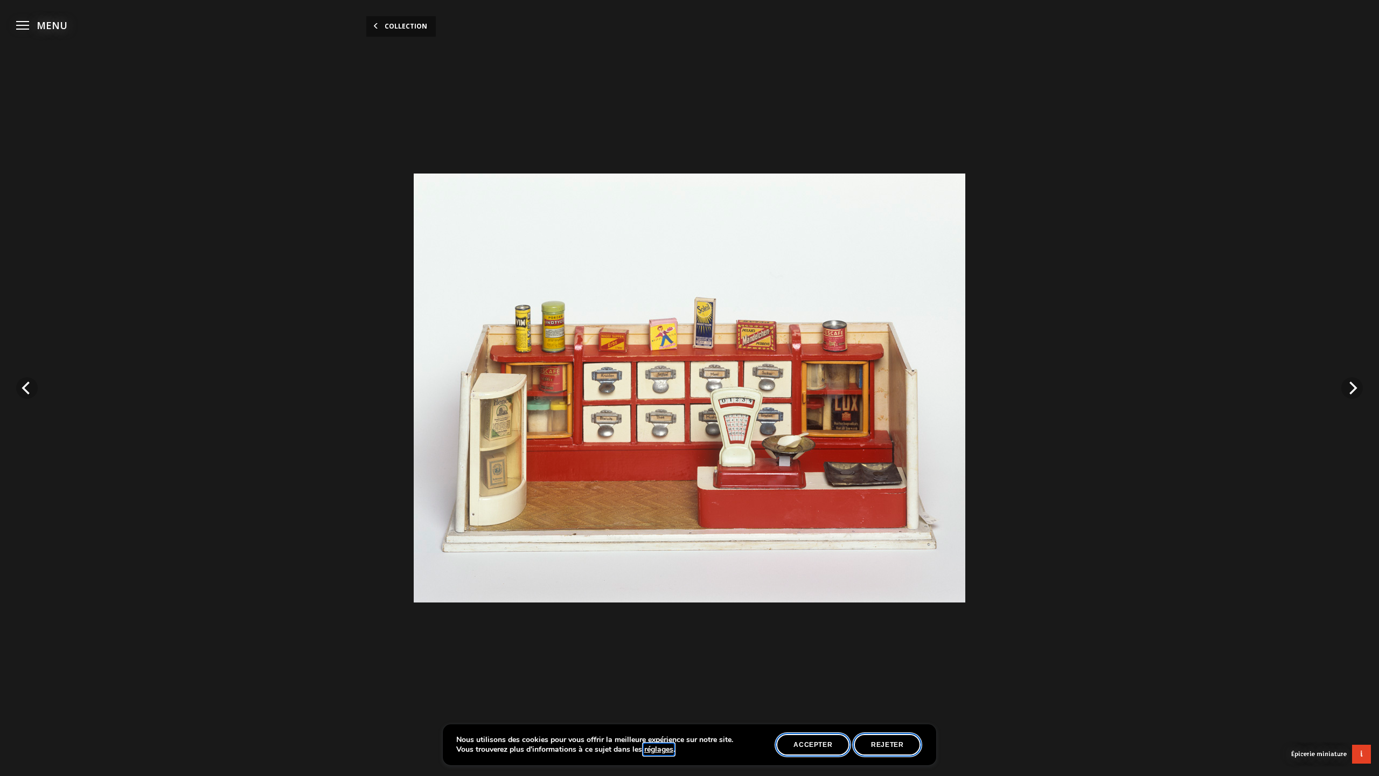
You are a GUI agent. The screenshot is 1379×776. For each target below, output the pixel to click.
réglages (658, 749)
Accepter (812, 745)
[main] (689, 388)
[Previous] (27, 388)
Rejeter (887, 745)
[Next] (1352, 388)
